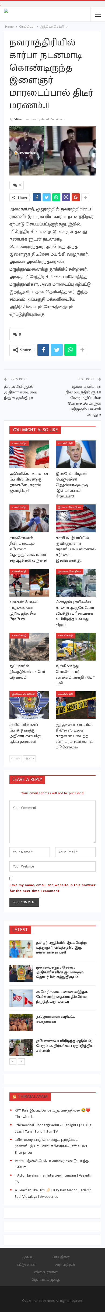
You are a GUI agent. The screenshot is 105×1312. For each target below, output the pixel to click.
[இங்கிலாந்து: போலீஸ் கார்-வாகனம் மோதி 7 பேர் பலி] (76, 647)
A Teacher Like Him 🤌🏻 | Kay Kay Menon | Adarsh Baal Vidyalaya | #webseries (53, 1193)
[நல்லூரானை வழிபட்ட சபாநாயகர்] (21, 1022)
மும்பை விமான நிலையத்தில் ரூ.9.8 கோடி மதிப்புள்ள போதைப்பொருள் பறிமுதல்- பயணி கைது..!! (83, 400)
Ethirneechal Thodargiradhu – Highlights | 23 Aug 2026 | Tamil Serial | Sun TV (53, 1128)
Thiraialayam (33, 1097)
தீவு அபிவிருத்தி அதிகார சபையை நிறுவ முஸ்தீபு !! (20, 392)
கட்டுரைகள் (27, 1264)
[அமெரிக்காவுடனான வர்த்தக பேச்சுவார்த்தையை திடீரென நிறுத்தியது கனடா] (21, 998)
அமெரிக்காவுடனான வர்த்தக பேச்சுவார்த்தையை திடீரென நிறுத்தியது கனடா (62, 997)
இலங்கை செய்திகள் (69, 507)
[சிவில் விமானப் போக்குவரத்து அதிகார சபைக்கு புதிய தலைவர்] (29, 705)
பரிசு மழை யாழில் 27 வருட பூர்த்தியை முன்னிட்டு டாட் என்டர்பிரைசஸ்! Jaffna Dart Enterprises (51, 1146)
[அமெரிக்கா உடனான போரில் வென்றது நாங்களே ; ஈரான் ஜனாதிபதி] (29, 454)
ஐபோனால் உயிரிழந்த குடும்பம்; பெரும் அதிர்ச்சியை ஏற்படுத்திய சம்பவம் (64, 1046)
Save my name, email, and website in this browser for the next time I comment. (52, 888)
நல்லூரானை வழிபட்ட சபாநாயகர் (55, 1018)
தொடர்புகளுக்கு (46, 1280)
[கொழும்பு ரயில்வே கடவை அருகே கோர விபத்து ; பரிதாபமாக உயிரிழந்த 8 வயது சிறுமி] (76, 583)
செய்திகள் (60, 1257)
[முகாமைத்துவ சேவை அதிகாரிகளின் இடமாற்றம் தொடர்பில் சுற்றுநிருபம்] (21, 973)
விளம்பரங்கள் (46, 1272)
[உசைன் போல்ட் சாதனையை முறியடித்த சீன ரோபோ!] (29, 583)
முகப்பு (27, 1257)
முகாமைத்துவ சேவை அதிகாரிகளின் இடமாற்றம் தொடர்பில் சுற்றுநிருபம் (59, 972)
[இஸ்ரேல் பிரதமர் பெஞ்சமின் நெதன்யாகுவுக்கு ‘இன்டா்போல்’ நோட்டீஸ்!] (76, 454)
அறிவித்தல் (65, 1264)
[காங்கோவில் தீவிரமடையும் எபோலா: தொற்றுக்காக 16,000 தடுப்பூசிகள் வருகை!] (29, 518)
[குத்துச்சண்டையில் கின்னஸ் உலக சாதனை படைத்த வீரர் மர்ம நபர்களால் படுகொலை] (76, 705)
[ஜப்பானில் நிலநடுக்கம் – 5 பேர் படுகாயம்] (29, 647)
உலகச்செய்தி (19, 443)
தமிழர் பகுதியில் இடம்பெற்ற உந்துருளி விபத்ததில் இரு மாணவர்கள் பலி (61, 947)
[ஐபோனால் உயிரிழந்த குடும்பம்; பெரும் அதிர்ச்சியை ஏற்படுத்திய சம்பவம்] (21, 1047)
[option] (52, 999)
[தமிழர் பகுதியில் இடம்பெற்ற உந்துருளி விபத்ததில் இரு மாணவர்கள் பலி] (21, 949)
